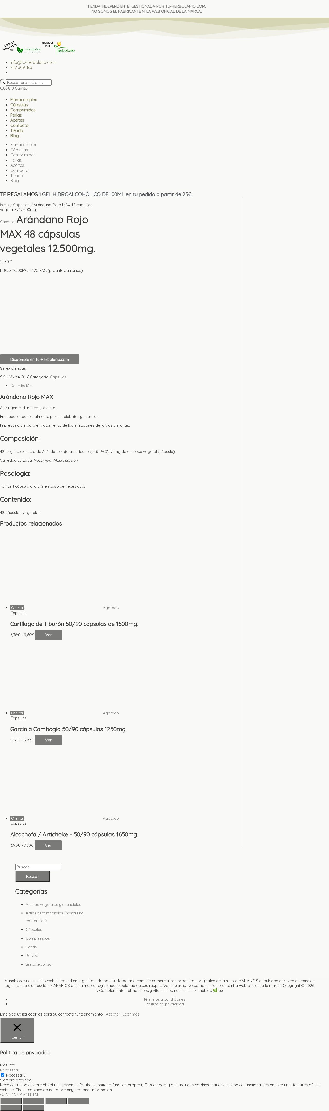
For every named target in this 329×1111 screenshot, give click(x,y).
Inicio (4, 204)
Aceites (17, 120)
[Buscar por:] (38, 866)
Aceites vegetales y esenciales (53, 904)
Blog (14, 135)
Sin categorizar (39, 964)
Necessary (15, 1075)
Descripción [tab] (21, 385)
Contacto (19, 125)
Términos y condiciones (164, 999)
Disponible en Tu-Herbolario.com (39, 359)
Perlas (16, 115)
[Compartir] (56, 1101)
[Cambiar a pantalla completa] (33, 1101)
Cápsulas (19, 104)
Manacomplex (23, 99)
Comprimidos (23, 109)
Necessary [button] (9, 1070)
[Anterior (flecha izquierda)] (11, 1108)
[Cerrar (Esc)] (78, 1101)
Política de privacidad (164, 1004)
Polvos (32, 955)
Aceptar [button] (113, 1014)
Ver (48, 634)
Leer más (131, 1014)
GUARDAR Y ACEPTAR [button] (20, 1094)
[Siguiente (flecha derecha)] (33, 1108)
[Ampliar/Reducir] (11, 1101)
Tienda (16, 130)
